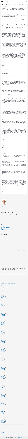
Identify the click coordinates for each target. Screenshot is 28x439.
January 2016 (2, 324)
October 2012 (2, 368)
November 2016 (3, 313)
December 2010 (3, 393)
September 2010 (3, 396)
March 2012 (2, 376)
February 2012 (3, 377)
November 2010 (3, 394)
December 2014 (3, 339)
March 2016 (2, 322)
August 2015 (2, 330)
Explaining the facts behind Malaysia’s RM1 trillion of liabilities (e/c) (8, 283)
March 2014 (2, 349)
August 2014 (2, 343)
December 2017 (3, 298)
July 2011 (2, 385)
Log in (2, 431)
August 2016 (2, 316)
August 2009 (2, 411)
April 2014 (2, 348)
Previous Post (5, 195)
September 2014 (3, 342)
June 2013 (2, 359)
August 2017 (2, 303)
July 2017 (2, 304)
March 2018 (2, 295)
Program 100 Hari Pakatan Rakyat (5, 230)
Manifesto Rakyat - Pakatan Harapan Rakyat (6, 227)
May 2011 (2, 387)
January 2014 (2, 351)
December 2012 (3, 366)
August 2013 (2, 357)
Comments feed (3, 433)
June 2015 (2, 332)
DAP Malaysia (2, 226)
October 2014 (2, 341)
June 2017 (2, 305)
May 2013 (2, 360)
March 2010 (2, 403)
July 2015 (2, 331)
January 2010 (2, 405)
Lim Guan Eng (4, 1)
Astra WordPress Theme (19, 437)
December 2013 (3, 352)
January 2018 (2, 297)
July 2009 (2, 412)
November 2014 (3, 340)
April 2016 (2, 321)
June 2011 (2, 386)
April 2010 (2, 402)
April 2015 (2, 334)
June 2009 (2, 413)
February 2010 (3, 404)
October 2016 (2, 314)
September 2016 (3, 315)
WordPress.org (3, 434)
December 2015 (3, 325)
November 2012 (3, 367)
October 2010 (2, 395)
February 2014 (3, 350)
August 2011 (2, 384)
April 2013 (2, 361)
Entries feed (2, 432)
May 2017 (2, 306)
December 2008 (3, 420)
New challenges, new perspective (5, 209)
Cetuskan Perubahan (3, 229)
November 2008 (3, 421)
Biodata (2, 206)
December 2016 (3, 312)
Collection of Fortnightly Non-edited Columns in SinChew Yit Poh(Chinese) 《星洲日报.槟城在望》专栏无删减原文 (13, 250)
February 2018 (3, 296)
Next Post (23, 195)
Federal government (4, 7)
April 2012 (2, 375)
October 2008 (2, 422)
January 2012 (2, 378)
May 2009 (2, 414)
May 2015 (2, 333)
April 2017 (2, 307)
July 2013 (2, 358)
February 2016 (3, 323)
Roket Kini (2, 228)
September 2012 (3, 369)
